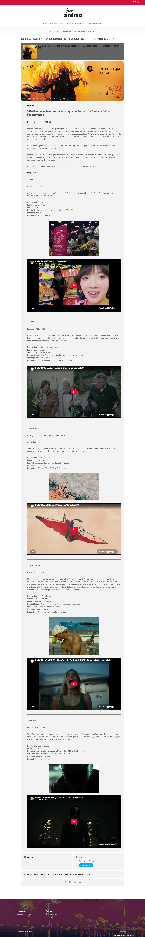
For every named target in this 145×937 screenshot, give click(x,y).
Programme (53, 23)
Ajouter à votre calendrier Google (72, 875)
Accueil (45, 23)
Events (58, 31)
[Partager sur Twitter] (70, 882)
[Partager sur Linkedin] (74, 882)
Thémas (61, 23)
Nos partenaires (92, 23)
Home (51, 31)
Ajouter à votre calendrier (40, 875)
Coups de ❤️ (69, 23)
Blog (100, 23)
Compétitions (79, 23)
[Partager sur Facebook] (65, 882)
